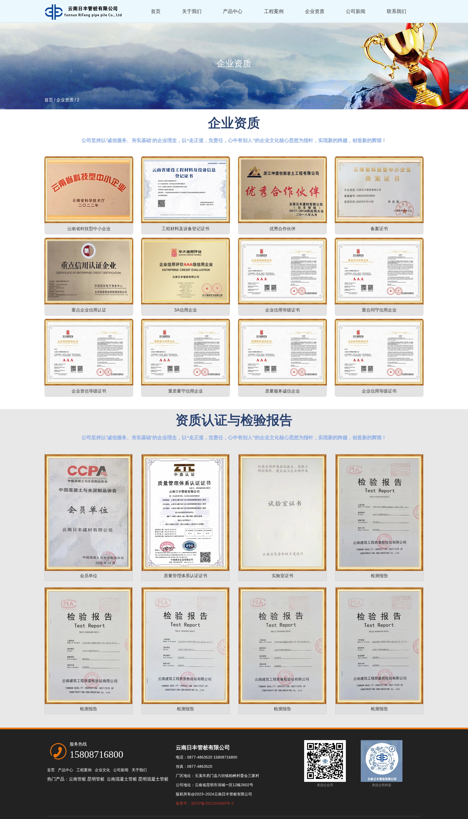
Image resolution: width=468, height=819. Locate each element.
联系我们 (396, 11)
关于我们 (192, 11)
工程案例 (274, 11)
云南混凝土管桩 (122, 779)
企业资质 (314, 11)
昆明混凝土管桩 (153, 779)
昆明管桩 (96, 779)
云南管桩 (77, 779)
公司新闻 (355, 11)
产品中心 (232, 11)
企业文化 (102, 770)
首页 (156, 11)
